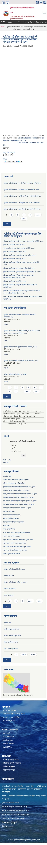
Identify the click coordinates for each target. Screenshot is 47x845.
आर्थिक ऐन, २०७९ (9, 575)
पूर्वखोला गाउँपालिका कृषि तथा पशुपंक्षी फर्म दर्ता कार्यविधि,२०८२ (21, 360)
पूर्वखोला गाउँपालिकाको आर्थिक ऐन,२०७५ (14, 245)
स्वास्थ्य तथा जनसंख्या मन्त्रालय (12, 536)
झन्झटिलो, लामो (16, 451)
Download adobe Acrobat (28, 138)
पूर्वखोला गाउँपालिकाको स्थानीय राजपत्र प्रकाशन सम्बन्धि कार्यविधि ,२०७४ (23, 241)
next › (38, 215)
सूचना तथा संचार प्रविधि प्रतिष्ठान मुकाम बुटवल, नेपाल (18, 539)
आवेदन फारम (7, 622)
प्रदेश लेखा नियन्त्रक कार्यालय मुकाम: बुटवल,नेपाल (17, 546)
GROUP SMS (8, 737)
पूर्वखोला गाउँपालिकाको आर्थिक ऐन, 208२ (15, 374)
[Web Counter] (7, 827)
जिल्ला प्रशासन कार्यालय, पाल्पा (11, 515)
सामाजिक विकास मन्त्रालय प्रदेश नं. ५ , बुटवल (16, 490)
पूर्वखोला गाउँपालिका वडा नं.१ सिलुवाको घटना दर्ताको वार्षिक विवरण (22, 202)
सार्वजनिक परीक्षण (9, 770)
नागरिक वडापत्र (8, 744)
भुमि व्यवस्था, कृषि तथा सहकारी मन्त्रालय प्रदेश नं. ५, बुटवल (19, 501)
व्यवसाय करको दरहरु (10, 588)
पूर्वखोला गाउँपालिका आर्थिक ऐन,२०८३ (14, 569)
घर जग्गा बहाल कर (9, 595)
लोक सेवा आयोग (7, 476)
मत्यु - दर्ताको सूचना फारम (11, 648)
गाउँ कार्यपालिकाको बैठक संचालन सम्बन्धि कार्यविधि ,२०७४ (19, 248)
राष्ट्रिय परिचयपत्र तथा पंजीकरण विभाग (14, 483)
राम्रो (13, 448)
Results (5, 462)
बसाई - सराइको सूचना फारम (11, 629)
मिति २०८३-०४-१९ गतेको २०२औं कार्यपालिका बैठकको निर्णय (30, 22)
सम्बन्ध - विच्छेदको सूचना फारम (12, 635)
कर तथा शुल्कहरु (9, 721)
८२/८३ (6, 324)
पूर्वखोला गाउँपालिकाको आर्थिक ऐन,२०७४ (14, 259)
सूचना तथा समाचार (9, 152)
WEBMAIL (7, 747)
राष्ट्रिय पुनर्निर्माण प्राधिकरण (11, 518)
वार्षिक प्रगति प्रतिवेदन (11, 760)
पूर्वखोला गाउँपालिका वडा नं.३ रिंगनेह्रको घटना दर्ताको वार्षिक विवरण (22, 209)
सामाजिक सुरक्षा (8, 740)
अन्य (7, 224)
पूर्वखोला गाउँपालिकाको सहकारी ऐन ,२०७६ (14, 281)
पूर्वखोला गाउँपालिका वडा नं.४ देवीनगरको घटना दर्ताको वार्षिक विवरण (22, 196)
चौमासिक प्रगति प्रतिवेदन (12, 763)
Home (3, 27)
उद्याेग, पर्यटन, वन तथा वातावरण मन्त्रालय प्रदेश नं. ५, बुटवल (20, 494)
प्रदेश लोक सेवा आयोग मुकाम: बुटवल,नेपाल (15, 550)
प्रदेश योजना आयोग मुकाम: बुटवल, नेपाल (14, 543)
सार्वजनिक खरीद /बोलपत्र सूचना (14, 714)
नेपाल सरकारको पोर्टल (9, 529)
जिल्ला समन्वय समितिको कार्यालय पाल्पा (13, 522)
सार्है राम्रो (14, 445)
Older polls (7, 460)
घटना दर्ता (6, 733)
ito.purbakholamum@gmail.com (18, 810)
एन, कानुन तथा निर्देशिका (11, 717)
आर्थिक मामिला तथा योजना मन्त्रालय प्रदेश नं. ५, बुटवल (18, 497)
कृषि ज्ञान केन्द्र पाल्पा (9, 511)
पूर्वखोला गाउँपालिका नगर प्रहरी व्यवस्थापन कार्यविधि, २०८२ (20, 347)
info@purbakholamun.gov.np (17, 806)
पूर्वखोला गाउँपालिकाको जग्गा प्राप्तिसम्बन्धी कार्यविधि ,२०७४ (19, 268)
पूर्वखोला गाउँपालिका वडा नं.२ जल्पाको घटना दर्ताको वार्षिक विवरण (21, 189)
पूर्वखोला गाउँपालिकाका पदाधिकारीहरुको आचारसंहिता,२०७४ (19, 255)
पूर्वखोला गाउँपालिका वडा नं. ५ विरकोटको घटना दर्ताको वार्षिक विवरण (22, 183)
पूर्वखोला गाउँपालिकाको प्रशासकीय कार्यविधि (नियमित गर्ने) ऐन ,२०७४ (22, 272)
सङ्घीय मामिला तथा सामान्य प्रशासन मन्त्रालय (16, 480)
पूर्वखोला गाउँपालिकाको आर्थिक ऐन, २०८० (15, 582)
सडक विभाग (6, 525)
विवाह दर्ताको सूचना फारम (11, 642)
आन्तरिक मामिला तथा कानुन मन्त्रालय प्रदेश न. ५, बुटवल (18, 504)
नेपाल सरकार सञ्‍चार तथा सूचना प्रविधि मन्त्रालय (16, 532)
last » (24, 219)
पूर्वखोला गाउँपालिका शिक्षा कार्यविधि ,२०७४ (14, 252)
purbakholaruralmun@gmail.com (18, 814)
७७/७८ (5, 159)
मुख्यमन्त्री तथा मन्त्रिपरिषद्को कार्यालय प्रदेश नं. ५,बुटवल (19, 487)
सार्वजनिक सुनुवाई (9, 767)
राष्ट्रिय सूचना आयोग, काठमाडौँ (11, 553)
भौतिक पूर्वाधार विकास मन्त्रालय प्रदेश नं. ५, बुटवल (17, 508)
